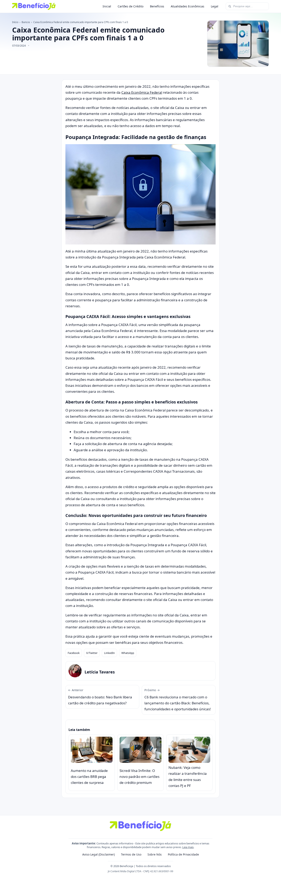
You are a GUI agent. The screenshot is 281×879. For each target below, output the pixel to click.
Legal (214, 6)
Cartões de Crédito (130, 6)
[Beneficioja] (34, 6)
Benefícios (157, 6)
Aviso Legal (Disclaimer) (98, 854)
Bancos (26, 22)
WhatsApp (127, 653)
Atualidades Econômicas (187, 6)
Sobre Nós (154, 854)
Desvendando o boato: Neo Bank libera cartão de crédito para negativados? (100, 696)
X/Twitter (92, 653)
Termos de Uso (131, 854)
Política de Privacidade (183, 854)
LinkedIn (109, 653)
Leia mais (188, 847)
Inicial (107, 6)
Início (15, 22)
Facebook (74, 653)
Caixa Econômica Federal (141, 92)
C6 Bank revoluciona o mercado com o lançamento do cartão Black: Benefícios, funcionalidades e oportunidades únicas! (177, 699)
